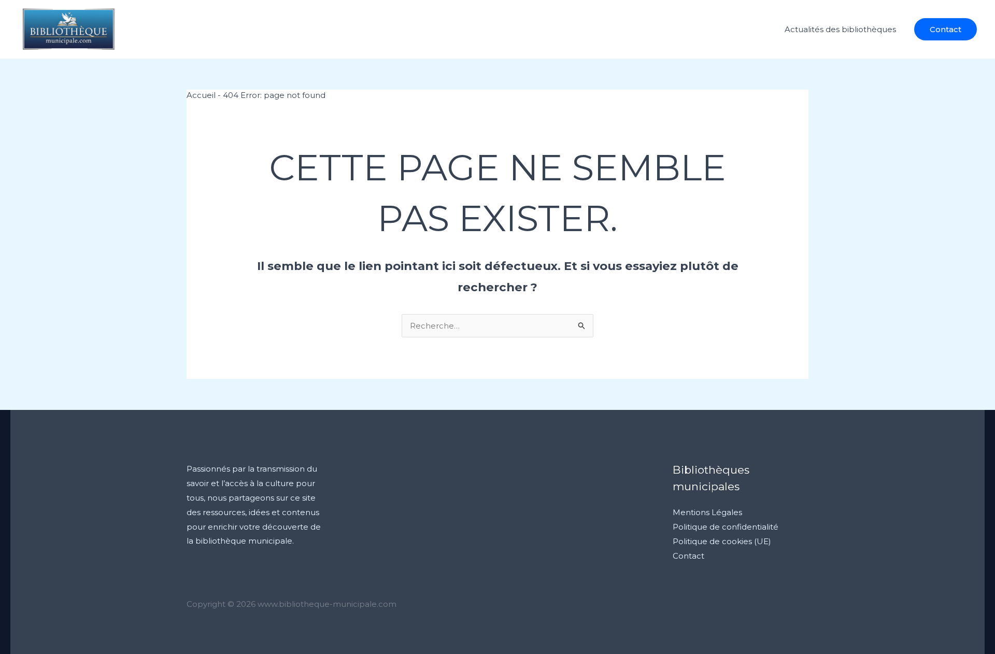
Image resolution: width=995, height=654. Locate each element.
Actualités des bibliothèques (840, 29)
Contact (688, 556)
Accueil (201, 95)
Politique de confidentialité (725, 527)
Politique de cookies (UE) (722, 541)
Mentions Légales (707, 512)
